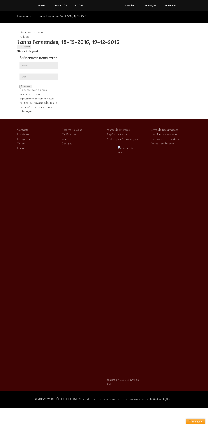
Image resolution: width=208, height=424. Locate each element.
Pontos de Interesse (118, 130)
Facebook (23, 134)
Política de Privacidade (165, 139)
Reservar (170, 5)
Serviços (150, 5)
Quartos (67, 139)
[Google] (47, 51)
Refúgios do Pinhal (32, 32)
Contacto (60, 5)
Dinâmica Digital (159, 399)
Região (129, 5)
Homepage (24, 16)
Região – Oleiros (116, 134)
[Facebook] (40, 51)
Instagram (23, 139)
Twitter (21, 143)
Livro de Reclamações (164, 130)
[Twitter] (43, 51)
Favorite (24, 47)
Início (20, 148)
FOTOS (79, 5)
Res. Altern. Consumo (164, 134)
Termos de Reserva (162, 143)
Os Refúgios (69, 134)
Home (41, 5)
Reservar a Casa (72, 130)
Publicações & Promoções (122, 139)
